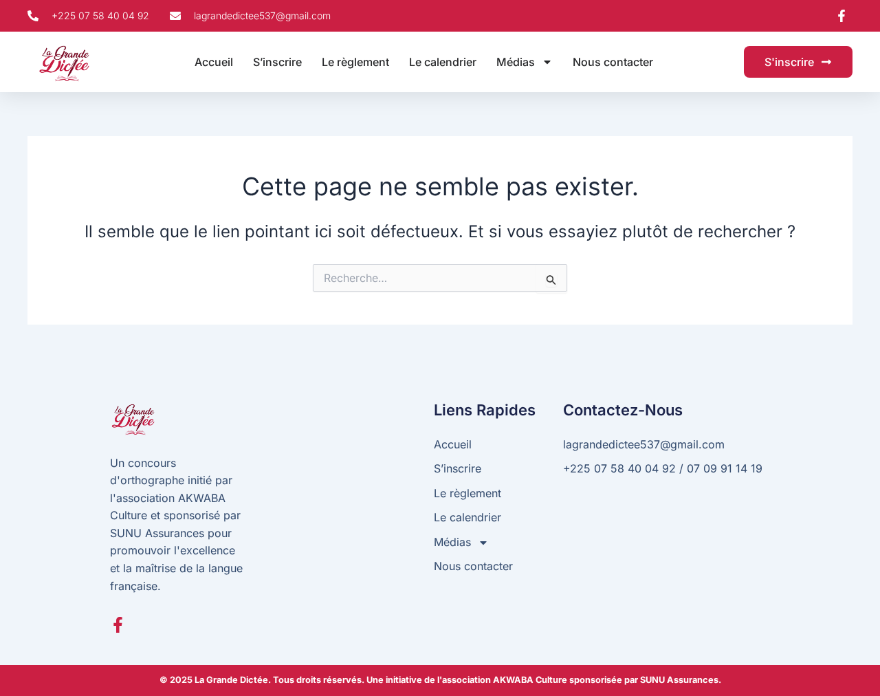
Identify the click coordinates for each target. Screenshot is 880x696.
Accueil (214, 62)
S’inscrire (277, 62)
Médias (515, 62)
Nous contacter (613, 62)
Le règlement (355, 62)
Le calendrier (442, 62)
